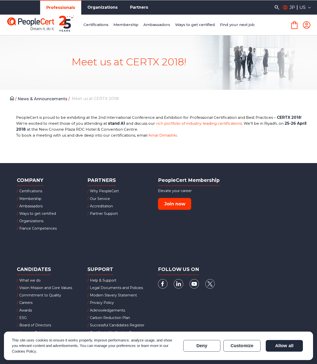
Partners (139, 7)
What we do (30, 280)
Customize (242, 345)
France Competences (38, 228)
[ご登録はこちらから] (306, 25)
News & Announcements (43, 99)
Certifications (30, 191)
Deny (201, 345)
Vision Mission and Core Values (45, 288)
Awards (25, 310)
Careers (25, 302)
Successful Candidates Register (117, 325)
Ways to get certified (37, 213)
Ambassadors (31, 206)
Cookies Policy (24, 351)
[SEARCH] (276, 7)
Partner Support (104, 213)
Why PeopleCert (104, 191)
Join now (174, 204)
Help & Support (103, 280)
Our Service (100, 198)
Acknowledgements (107, 310)
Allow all (284, 345)
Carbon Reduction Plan (110, 317)
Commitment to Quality (40, 295)
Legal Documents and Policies (116, 288)
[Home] (13, 99)
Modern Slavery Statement (113, 295)
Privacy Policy (102, 302)
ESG (23, 317)
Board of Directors (35, 325)
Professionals (60, 7)
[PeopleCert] (44, 25)
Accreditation (101, 206)
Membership (30, 198)
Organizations (102, 7)
